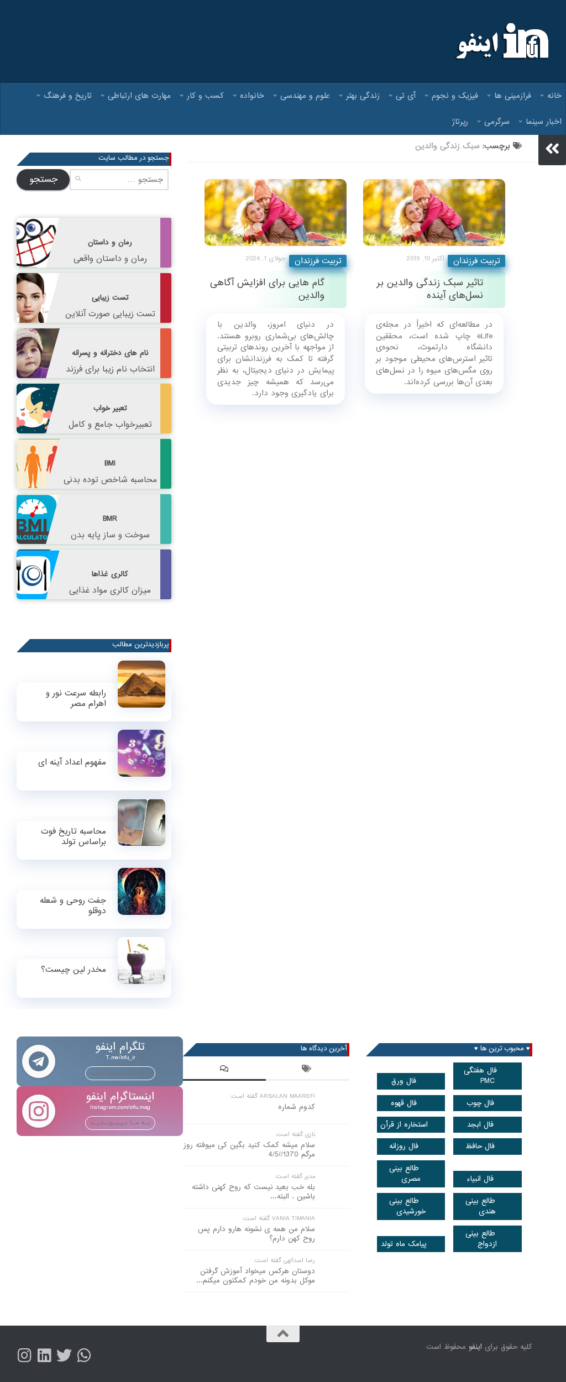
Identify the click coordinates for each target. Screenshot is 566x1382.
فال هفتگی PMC (480, 1076)
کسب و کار (205, 96)
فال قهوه (404, 1103)
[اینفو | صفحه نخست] (501, 41)
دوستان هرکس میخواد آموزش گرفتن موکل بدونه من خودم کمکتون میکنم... (255, 1275)
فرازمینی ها (512, 96)
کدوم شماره (296, 1107)
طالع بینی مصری (405, 1174)
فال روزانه (403, 1146)
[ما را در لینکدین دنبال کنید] (44, 1355)
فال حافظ (480, 1146)
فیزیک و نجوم (455, 96)
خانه (554, 96)
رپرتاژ (460, 122)
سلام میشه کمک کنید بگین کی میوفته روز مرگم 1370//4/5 (249, 1149)
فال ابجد (480, 1124)
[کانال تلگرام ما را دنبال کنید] (84, 1355)
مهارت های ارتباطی (139, 96)
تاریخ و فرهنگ (68, 96)
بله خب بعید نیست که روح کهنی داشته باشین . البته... (253, 1191)
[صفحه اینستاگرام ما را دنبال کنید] (24, 1355)
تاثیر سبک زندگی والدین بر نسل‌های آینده (429, 289)
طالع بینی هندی (480, 1206)
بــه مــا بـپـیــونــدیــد (120, 1073)
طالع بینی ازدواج (481, 1239)
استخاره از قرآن (404, 1124)
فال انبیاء (480, 1179)
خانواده (252, 96)
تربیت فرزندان (318, 261)
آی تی (406, 96)
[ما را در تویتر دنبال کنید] (64, 1355)
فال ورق (403, 1081)
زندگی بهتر (363, 96)
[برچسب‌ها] (307, 1070)
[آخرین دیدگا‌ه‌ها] (224, 1070)
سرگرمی (497, 122)
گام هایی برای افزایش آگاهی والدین (267, 289)
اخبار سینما (544, 122)
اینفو (475, 1347)
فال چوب (480, 1103)
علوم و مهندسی (305, 96)
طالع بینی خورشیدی (407, 1206)
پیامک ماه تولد (404, 1244)
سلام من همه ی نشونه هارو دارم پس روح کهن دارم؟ (256, 1233)
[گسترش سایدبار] (552, 148)
